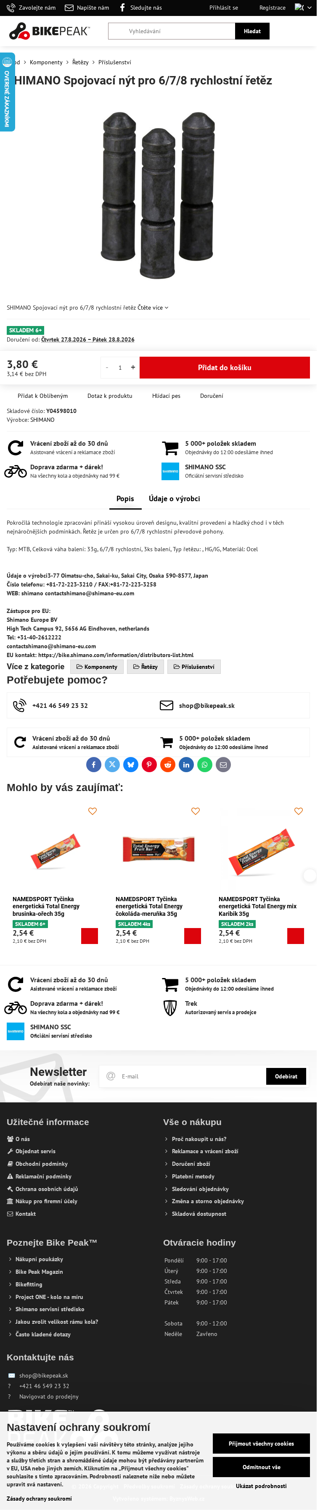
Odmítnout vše (262, 1467)
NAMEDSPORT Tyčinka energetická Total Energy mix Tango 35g (154, 906)
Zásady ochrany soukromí (39, 1498)
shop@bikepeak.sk (43, 1375)
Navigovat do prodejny (49, 1396)
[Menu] (307, 31)
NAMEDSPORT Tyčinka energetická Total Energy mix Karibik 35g (51, 906)
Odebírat (286, 1076)
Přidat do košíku (225, 367)
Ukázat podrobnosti (261, 1486)
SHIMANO (42, 419)
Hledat (252, 31)
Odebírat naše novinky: (60, 1083)
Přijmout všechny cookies (261, 1443)
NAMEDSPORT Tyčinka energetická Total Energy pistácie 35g (252, 906)
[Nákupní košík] (286, 31)
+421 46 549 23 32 (44, 1386)
